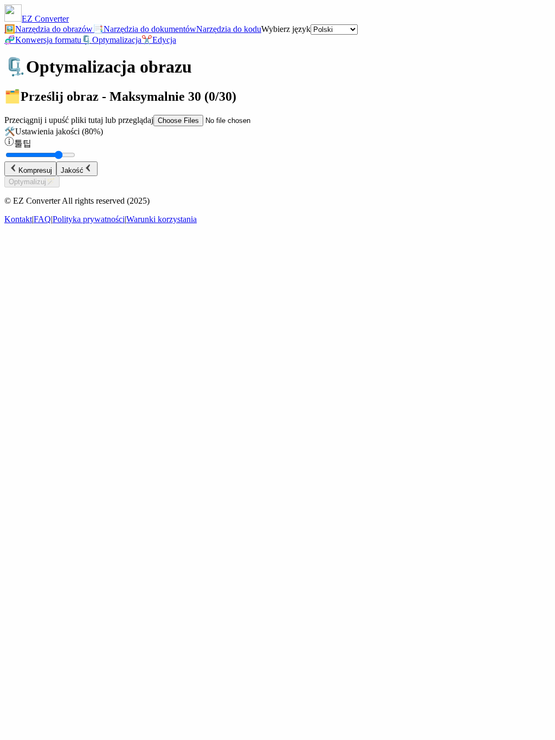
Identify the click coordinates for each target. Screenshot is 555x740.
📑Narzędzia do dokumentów (144, 29)
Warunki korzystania (161, 219)
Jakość (72, 170)
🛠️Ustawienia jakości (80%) (53, 131)
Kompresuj (35, 170)
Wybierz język (286, 29)
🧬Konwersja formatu (42, 39)
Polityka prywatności (89, 219)
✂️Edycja (158, 39)
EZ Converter (45, 18)
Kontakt (18, 219)
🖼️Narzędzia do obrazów (48, 29)
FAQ (42, 219)
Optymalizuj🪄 (32, 182)
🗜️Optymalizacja (111, 39)
